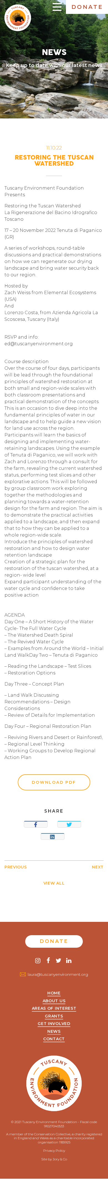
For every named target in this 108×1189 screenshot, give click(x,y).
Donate (87, 7)
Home (54, 993)
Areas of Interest (54, 1008)
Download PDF (54, 782)
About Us (54, 1001)
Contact (54, 1039)
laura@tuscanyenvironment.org (58, 974)
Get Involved (54, 1024)
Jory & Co (60, 1159)
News (54, 1031)
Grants (54, 1016)
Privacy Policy (54, 1150)
